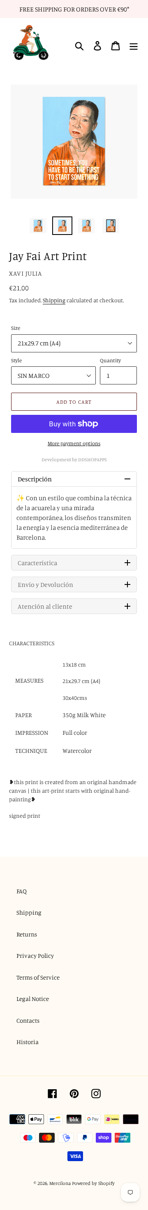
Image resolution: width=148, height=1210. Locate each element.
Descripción (35, 479)
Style (16, 360)
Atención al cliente (45, 606)
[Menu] (134, 46)
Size (15, 327)
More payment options (74, 443)
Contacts (27, 1020)
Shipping (54, 300)
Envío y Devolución (45, 584)
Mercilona (60, 1183)
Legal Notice (32, 999)
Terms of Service (38, 977)
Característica (37, 562)
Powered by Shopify (93, 1183)
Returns (26, 934)
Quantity (110, 360)
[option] (38, 225)
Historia (27, 1042)
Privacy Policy (35, 955)
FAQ (21, 891)
